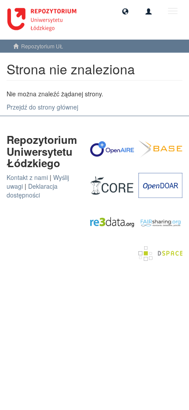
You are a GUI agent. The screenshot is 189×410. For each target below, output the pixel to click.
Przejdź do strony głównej (42, 106)
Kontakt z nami (27, 177)
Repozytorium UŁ (42, 46)
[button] (125, 11)
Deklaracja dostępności (32, 190)
